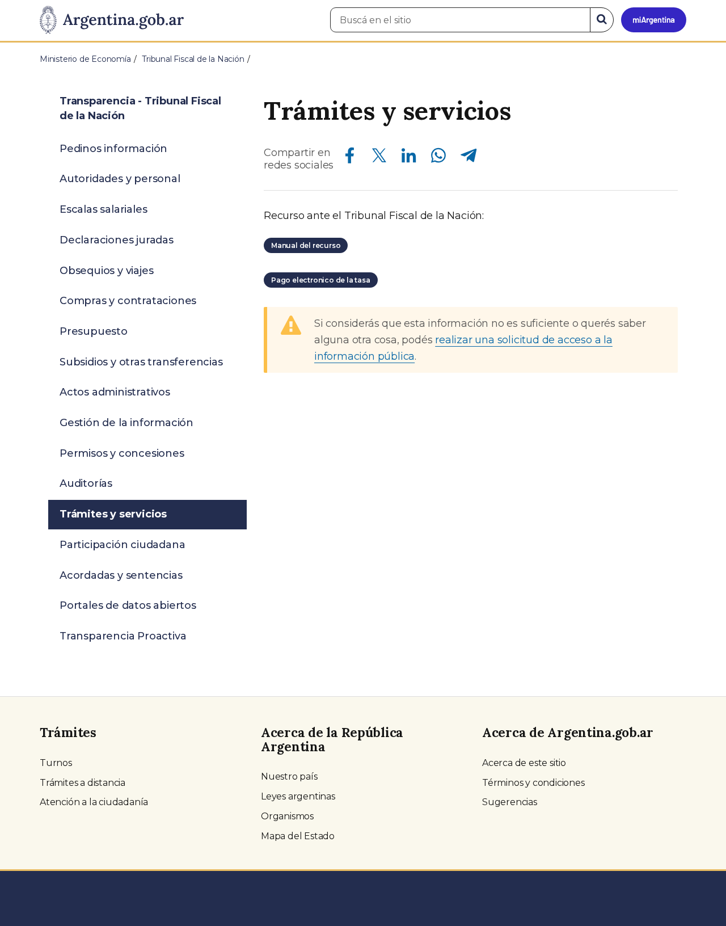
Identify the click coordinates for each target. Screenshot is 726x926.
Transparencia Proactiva (123, 636)
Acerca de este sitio (524, 762)
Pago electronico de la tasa (320, 280)
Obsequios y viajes (106, 270)
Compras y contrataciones (128, 300)
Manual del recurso (305, 245)
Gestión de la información (126, 422)
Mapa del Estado (298, 836)
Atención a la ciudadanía (94, 802)
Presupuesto (94, 331)
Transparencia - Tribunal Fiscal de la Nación (140, 108)
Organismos (287, 816)
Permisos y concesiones (122, 453)
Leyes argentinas (298, 796)
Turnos (56, 762)
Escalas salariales (103, 209)
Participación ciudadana (122, 544)
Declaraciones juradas (117, 240)
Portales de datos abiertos (128, 605)
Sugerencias (509, 802)
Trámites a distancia (82, 782)
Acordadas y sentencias (121, 575)
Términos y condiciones (533, 782)
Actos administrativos (115, 392)
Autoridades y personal (120, 178)
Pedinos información (113, 148)
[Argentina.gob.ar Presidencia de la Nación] (111, 20)
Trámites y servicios (113, 514)
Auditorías (86, 483)
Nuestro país (289, 776)
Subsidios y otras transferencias (141, 362)
